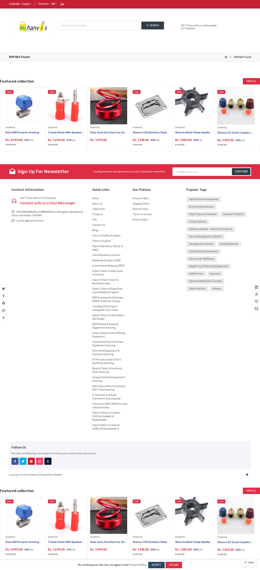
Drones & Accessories (201, 206)
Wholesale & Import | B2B (106, 260)
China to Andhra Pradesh (106, 235)
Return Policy (140, 219)
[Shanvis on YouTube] (56, 461)
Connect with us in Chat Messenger (47, 203)
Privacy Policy (141, 198)
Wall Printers (196, 273)
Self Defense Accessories (203, 199)
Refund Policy (141, 209)
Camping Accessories (201, 244)
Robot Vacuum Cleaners (202, 214)
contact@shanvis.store (30, 220)
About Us (97, 203)
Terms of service (142, 214)
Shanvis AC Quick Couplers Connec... (234, 133)
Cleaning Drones (229, 244)
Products (97, 214)
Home (95, 198)
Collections (98, 209)
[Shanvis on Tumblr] (3, 317)
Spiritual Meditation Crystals (205, 281)
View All (251, 81)
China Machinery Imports (106, 255)
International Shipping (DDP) (108, 265)
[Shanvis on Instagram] (3, 310)
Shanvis (33, 474)
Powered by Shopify (50, 474)
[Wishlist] (256, 301)
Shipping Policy (141, 203)
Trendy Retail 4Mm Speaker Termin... (65, 132)
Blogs (95, 230)
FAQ (94, 219)
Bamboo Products (233, 214)
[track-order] (63, 4)
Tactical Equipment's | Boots (205, 236)
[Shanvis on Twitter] (3, 288)
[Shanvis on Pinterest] (3, 303)
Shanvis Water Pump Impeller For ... (193, 132)
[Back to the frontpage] (225, 57)
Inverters (215, 273)
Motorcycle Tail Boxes (201, 258)
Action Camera (197, 221)
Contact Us (98, 225)
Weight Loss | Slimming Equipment (208, 266)
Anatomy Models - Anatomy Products (210, 229)
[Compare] (256, 308)
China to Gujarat (101, 240)
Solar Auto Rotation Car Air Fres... (107, 132)
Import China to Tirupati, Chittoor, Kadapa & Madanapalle (106, 416)
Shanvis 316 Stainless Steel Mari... (150, 132)
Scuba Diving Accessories (203, 251)
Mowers (217, 288)
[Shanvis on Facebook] (3, 296)
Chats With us (189, 22)
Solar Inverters (197, 288)
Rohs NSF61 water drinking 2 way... (23, 132)
